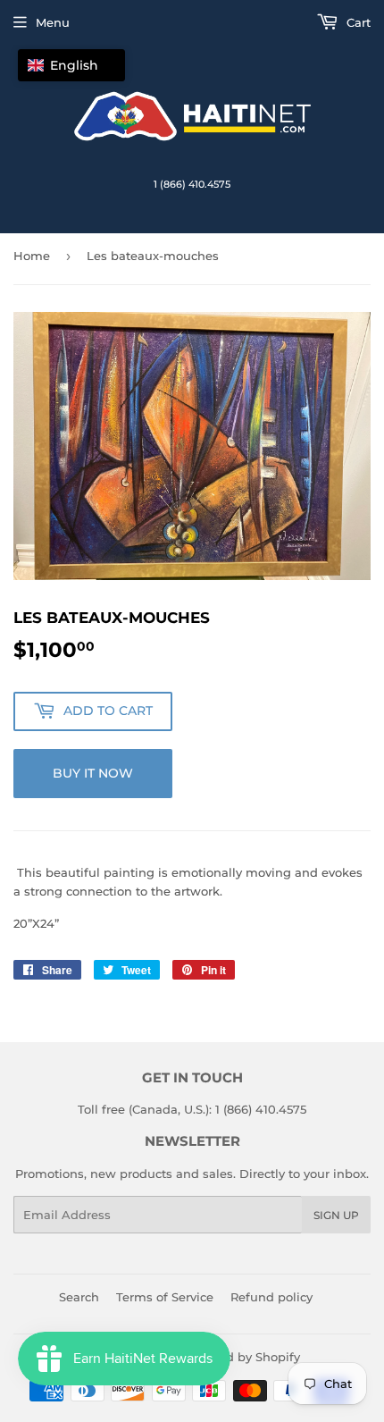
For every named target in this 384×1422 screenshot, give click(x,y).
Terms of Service (164, 1297)
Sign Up (336, 1215)
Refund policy (271, 1297)
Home (31, 255)
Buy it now (93, 773)
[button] (71, 65)
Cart (357, 22)
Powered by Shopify (240, 1357)
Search (79, 1297)
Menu (53, 22)
